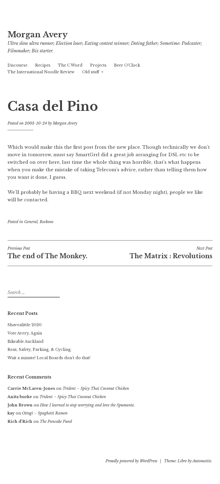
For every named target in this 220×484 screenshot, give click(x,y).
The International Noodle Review (41, 72)
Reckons (46, 221)
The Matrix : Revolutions (171, 253)
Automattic (201, 460)
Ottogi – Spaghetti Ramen (45, 413)
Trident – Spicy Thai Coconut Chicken (96, 388)
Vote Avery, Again (25, 333)
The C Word (70, 65)
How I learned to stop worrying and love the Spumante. (87, 405)
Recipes (42, 65)
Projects (98, 65)
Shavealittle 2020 (25, 324)
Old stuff (90, 72)
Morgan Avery (38, 34)
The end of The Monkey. (47, 253)
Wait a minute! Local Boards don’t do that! (49, 357)
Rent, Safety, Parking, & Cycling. (40, 349)
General (31, 221)
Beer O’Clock (127, 65)
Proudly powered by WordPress (131, 460)
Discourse (17, 65)
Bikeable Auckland (25, 341)
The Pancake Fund (56, 421)
